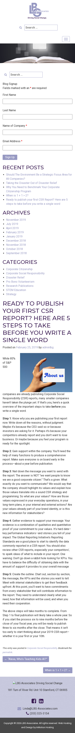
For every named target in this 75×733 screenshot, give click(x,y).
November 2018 (16, 244)
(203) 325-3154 (39, 713)
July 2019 (12, 224)
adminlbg (48, 347)
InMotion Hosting (45, 727)
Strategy (11, 294)
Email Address (12, 141)
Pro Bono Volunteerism (20, 281)
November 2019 (16, 219)
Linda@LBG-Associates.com (40, 708)
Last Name (9, 110)
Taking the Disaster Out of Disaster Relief (31, 183)
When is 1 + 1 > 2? (17, 195)
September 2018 (16, 253)
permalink (7, 652)
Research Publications (19, 285)
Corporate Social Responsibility (25, 273)
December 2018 (16, 240)
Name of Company (15, 125)
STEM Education (16, 290)
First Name (9, 94)
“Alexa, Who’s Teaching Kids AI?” (25, 659)
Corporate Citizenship (19, 269)
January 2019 (14, 236)
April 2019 (12, 228)
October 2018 (14, 249)
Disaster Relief (15, 277)
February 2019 (15, 232)
